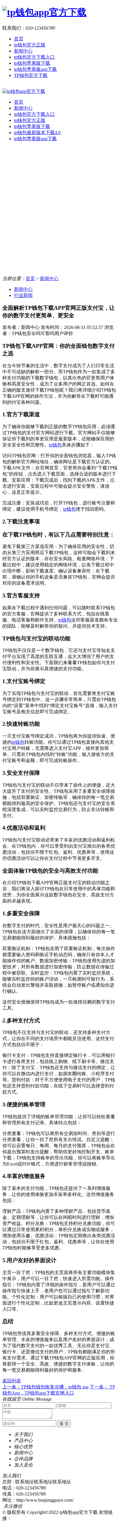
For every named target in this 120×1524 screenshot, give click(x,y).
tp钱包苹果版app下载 (35, 69)
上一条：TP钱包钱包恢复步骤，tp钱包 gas (45, 1386)
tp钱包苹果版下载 (32, 63)
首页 (18, 38)
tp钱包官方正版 (29, 44)
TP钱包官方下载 (30, 75)
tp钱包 (55, 444)
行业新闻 (23, 295)
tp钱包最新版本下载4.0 (37, 132)
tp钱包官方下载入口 (34, 57)
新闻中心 (23, 50)
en (4, 85)
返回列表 (11, 1380)
